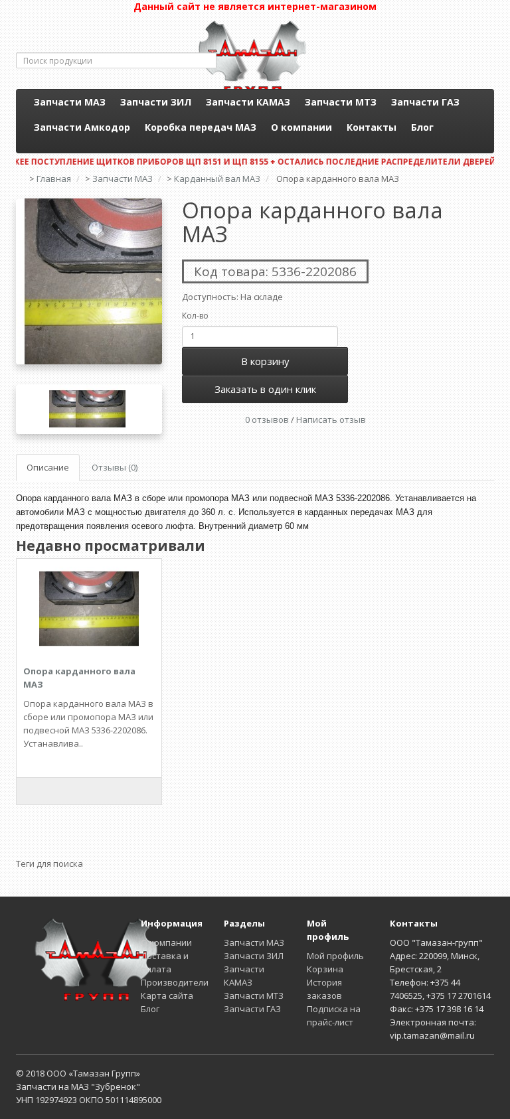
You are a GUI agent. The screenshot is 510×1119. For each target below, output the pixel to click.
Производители (175, 982)
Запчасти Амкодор (82, 127)
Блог (422, 127)
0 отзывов (267, 419)
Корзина (325, 969)
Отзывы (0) (114, 467)
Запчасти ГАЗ (425, 102)
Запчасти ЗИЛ (155, 102)
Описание (48, 467)
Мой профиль (335, 956)
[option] (89, 281)
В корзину (265, 361)
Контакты (371, 127)
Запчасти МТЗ (341, 102)
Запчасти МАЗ (70, 102)
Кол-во (195, 315)
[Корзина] (490, 62)
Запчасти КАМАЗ (248, 102)
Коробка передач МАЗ (200, 127)
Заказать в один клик (265, 389)
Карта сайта (167, 996)
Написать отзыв (331, 419)
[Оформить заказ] (490, 76)
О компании (301, 127)
